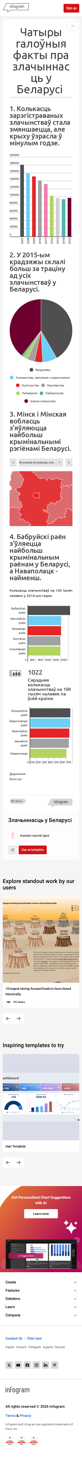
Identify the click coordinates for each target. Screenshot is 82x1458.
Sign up (71, 8)
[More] (72, 25)
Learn (10, 1307)
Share (18, 801)
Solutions (12, 1298)
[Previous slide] (8, 1018)
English (9, 1347)
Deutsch (21, 1347)
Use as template (32, 849)
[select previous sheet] (13, 462)
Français (59, 1347)
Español (48, 1347)
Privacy (25, 1415)
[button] (41, 370)
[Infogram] (16, 8)
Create (10, 1282)
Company (12, 1315)
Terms (10, 1415)
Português (34, 1347)
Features (12, 1290)
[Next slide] (18, 1018)
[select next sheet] (68, 462)
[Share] (12, 850)
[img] (22, 201)
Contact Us (13, 1338)
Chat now (34, 1338)
